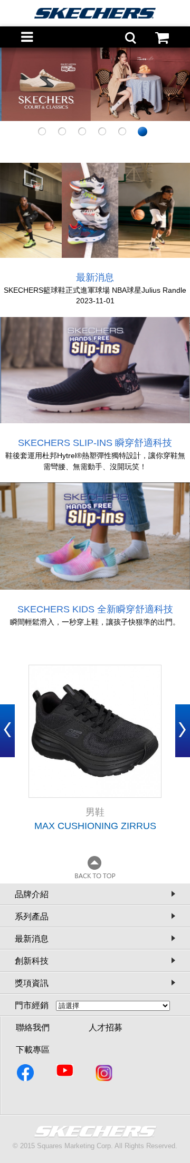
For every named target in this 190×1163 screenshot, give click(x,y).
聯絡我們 (33, 1027)
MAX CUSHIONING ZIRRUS (95, 826)
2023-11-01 (95, 300)
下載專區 (33, 1049)
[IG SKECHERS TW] (105, 1074)
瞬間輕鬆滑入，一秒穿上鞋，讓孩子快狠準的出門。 (95, 622)
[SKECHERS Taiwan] (26, 1074)
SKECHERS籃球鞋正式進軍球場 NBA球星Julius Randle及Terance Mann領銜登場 (95, 290)
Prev (7, 730)
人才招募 (105, 1027)
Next (182, 730)
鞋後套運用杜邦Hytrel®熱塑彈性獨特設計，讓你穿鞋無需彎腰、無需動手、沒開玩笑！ (95, 461)
